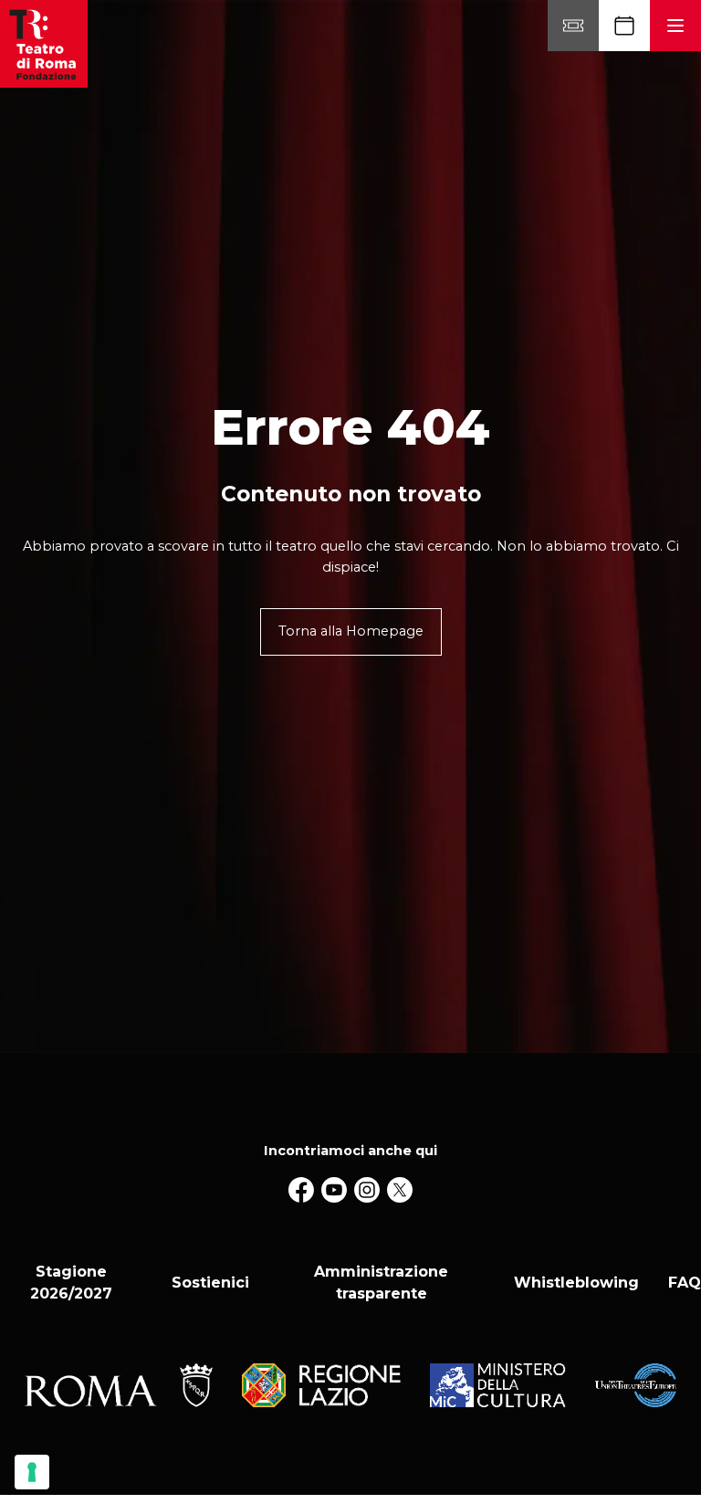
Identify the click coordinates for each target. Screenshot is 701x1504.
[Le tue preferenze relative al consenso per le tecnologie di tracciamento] (32, 1472)
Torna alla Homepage (351, 631)
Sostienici (210, 1282)
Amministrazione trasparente (381, 1282)
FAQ (684, 1282)
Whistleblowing (576, 1282)
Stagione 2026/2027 (71, 1282)
